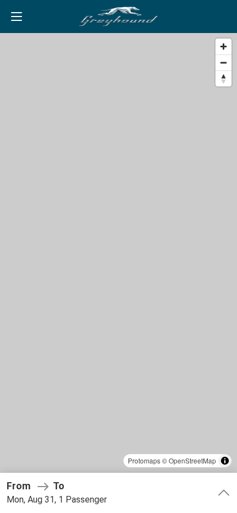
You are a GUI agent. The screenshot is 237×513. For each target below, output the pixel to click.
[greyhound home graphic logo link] (118, 16)
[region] (118, 256)
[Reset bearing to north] (223, 78)
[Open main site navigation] (16, 16)
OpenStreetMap (192, 460)
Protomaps (144, 460)
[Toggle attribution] (224, 460)
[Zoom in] (223, 46)
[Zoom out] (223, 62)
